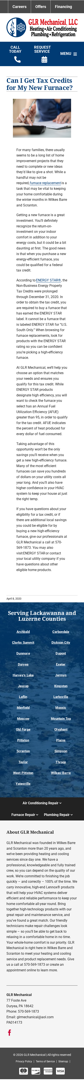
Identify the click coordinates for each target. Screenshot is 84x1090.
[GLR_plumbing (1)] (42, 19)
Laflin (23, 697)
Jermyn (60, 675)
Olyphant (60, 729)
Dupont (61, 653)
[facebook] (9, 1033)
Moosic (60, 708)
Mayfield (23, 708)
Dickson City (60, 643)
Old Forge (23, 729)
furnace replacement (45, 183)
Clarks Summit (23, 643)
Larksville (60, 697)
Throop (61, 762)
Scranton (23, 751)
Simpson (60, 751)
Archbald (23, 632)
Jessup (23, 686)
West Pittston (23, 773)
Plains (60, 740)
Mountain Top (61, 719)
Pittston (23, 740)
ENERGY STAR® (48, 280)
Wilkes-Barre (61, 773)
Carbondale (60, 632)
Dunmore (23, 653)
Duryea (23, 664)
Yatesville (23, 784)
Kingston (61, 686)
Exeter (60, 664)
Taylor (23, 762)
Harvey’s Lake (23, 675)
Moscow (23, 719)
